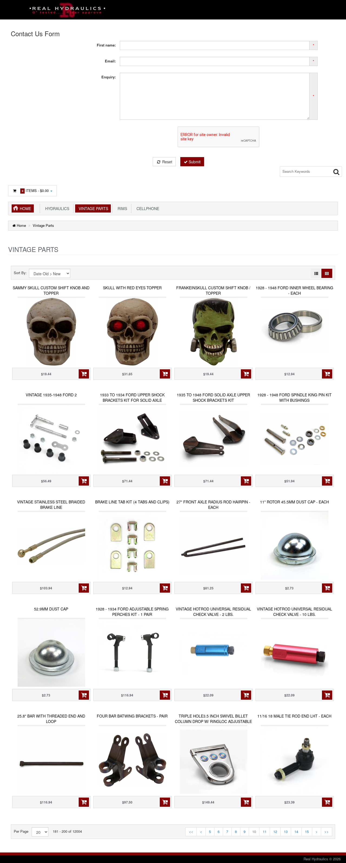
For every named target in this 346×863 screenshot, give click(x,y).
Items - (35, 190)
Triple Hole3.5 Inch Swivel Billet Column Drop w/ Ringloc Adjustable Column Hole (213, 721)
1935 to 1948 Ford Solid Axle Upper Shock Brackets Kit (213, 397)
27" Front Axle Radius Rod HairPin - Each (213, 504)
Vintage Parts (92, 208)
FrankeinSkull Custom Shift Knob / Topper (213, 290)
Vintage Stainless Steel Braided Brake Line (51, 504)
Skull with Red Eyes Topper (132, 287)
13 (286, 831)
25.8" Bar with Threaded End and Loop (51, 718)
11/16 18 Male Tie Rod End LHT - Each (294, 716)
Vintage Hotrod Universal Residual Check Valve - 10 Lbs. (294, 611)
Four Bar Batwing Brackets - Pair (132, 716)
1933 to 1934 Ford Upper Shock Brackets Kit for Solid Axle (132, 397)
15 (307, 831)
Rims (121, 208)
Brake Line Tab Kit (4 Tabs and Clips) (132, 501)
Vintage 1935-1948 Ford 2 (51, 394)
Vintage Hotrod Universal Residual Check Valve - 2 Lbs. (213, 611)
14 (296, 831)
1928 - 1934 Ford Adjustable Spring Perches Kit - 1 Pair (132, 611)
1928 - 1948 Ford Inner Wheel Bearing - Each (294, 290)
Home (25, 208)
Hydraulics (56, 208)
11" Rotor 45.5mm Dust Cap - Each (294, 501)
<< (191, 831)
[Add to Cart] (84, 374)
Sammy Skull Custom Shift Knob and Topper (51, 290)
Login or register (28, 172)
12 (275, 831)
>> (326, 831)
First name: (106, 45)
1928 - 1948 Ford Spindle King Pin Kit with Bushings (294, 397)
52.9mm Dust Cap (51, 609)
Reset (166, 161)
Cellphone (146, 208)
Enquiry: (108, 76)
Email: (110, 61)
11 (265, 831)
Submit (194, 161)
